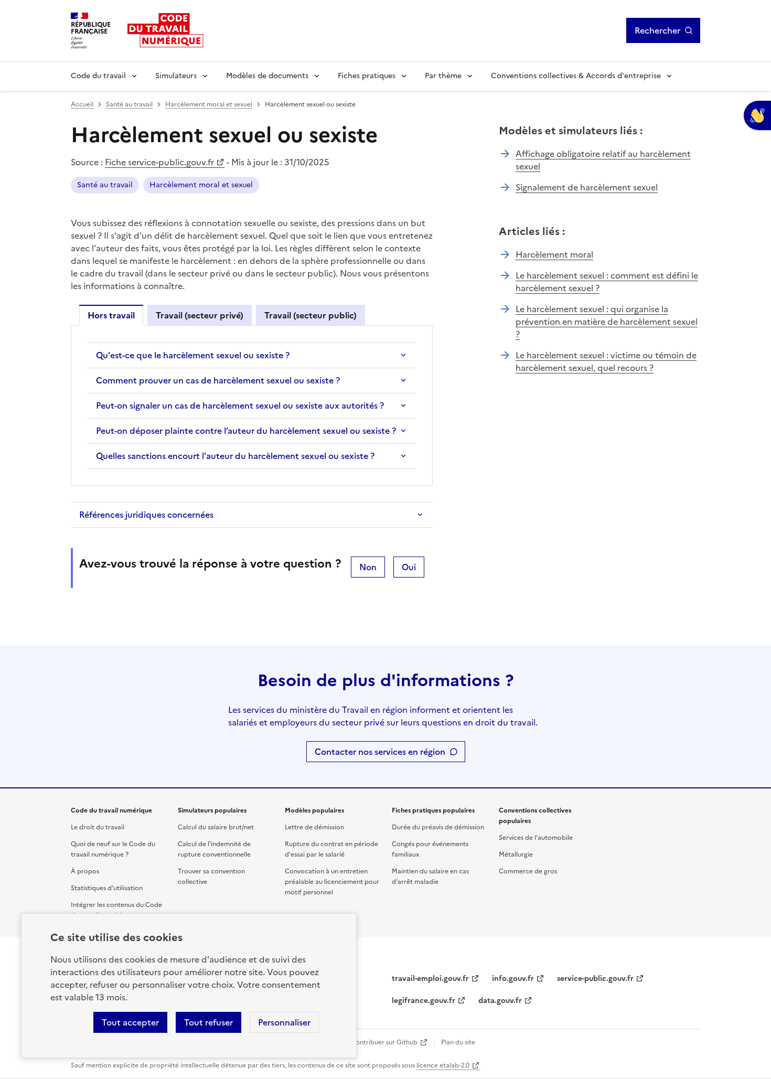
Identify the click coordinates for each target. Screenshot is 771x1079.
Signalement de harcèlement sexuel (587, 187)
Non (368, 567)
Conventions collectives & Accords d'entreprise (576, 75)
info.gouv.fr (513, 978)
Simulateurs (176, 75)
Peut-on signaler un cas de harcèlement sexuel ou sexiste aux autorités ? (240, 405)
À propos (85, 871)
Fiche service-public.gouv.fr (159, 162)
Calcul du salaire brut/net (216, 827)
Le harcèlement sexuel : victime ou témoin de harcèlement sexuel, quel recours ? (606, 361)
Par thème (443, 75)
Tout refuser (208, 1022)
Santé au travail (129, 104)
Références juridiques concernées (146, 514)
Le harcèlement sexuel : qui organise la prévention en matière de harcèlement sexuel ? (607, 321)
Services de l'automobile (536, 837)
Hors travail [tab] (111, 315)
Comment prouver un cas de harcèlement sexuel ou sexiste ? (218, 380)
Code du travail (98, 75)
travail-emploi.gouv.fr (430, 978)
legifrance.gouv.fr (423, 1000)
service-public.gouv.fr (595, 978)
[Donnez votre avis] (757, 115)
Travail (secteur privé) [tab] (199, 315)
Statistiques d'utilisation (107, 888)
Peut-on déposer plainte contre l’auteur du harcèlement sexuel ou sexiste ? (246, 430)
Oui (409, 567)
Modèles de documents (267, 75)
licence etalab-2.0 (442, 1065)
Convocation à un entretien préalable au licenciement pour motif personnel (332, 882)
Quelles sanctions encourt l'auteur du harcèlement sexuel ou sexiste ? (235, 456)
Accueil (82, 104)
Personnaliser (284, 1022)
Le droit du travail (97, 827)
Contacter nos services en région (380, 751)
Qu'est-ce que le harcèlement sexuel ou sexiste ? (193, 355)
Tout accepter (130, 1022)
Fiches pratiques (366, 75)
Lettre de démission (314, 827)
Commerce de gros (528, 871)
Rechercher (657, 30)
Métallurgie (516, 854)
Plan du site (458, 1042)
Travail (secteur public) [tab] (310, 315)
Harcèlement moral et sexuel (208, 104)
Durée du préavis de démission (438, 827)
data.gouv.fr (500, 1000)
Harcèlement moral (554, 254)
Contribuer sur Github (384, 1042)
